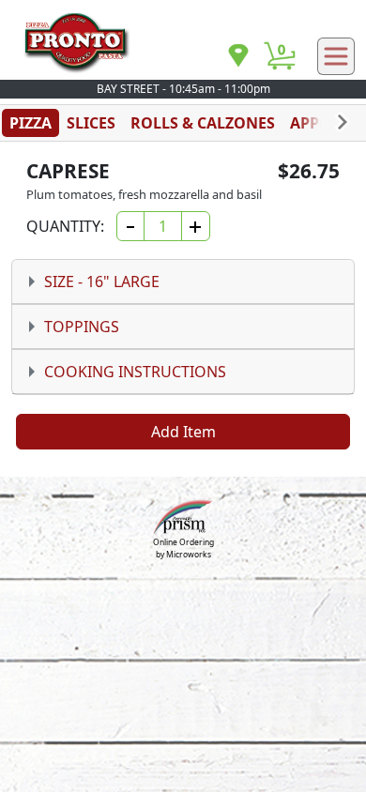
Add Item (183, 431)
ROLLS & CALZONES (202, 123)
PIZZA (30, 123)
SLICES (91, 123)
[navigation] (238, 56)
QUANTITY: (65, 226)
